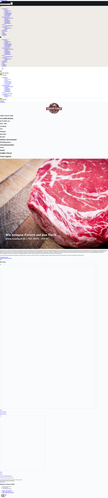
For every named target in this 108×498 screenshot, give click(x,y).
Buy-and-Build (7, 88)
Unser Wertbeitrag (7, 83)
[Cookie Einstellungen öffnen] (2, 496)
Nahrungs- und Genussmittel (8, 139)
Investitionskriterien (7, 82)
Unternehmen (4, 77)
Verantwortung (7, 84)
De (2, 68)
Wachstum (6, 87)
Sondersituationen (7, 91)
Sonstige (2, 150)
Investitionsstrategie (7, 81)
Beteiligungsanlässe (5, 85)
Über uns (6, 78)
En (2, 67)
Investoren (6, 80)
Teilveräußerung (7, 89)
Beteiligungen (4, 94)
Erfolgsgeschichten (7, 95)
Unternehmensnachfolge (8, 86)
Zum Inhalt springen (3, 0)
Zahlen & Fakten (7, 79)
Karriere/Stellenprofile (8, 93)
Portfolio (6, 96)
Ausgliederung (7, 90)
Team (3, 92)
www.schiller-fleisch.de (6, 118)
